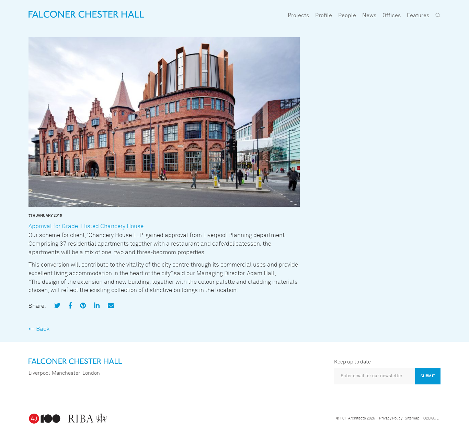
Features (418, 15)
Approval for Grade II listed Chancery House (86, 226)
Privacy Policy (390, 418)
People (347, 15)
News (369, 15)
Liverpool (39, 373)
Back (42, 329)
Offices (391, 15)
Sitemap (412, 418)
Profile (323, 15)
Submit (428, 376)
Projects (298, 15)
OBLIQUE (431, 418)
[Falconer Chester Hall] (86, 14)
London (91, 373)
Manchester (66, 373)
